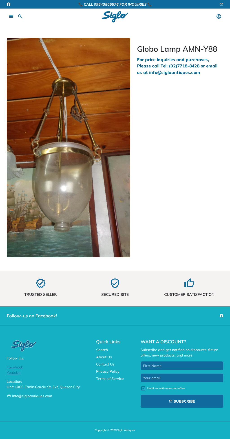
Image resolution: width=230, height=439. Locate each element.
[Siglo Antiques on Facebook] (8, 4)
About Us (104, 357)
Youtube (13, 372)
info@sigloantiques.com (29, 396)
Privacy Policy (107, 371)
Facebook (15, 367)
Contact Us (105, 364)
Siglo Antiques (126, 430)
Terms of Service (110, 378)
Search (102, 350)
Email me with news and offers (166, 388)
